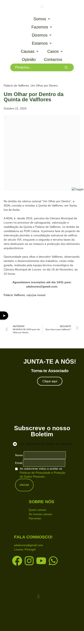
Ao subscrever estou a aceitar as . (42, 472)
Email (18, 463)
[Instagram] (29, 561)
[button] (42, 19)
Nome (19, 455)
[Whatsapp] (53, 561)
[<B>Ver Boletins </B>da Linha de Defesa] (15, 444)
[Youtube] (41, 561)
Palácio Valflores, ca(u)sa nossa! (25, 295)
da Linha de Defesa (45, 444)
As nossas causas (40, 514)
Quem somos (37, 509)
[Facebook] (17, 561)
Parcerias (35, 518)
